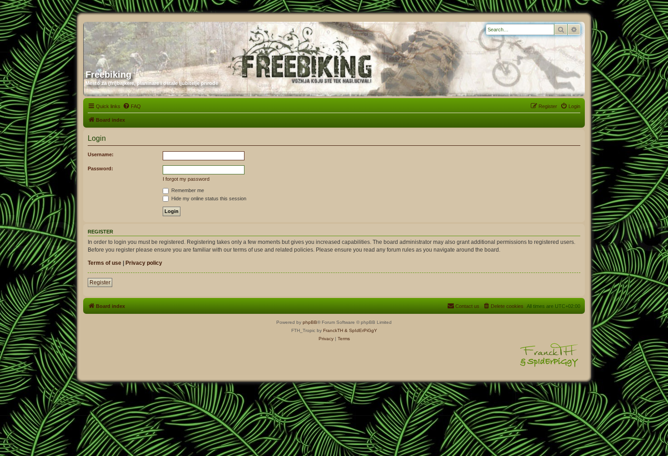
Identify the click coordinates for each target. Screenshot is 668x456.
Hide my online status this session (208, 198)
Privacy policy (143, 263)
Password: (100, 168)
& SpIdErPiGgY (360, 330)
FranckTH (333, 330)
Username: (101, 154)
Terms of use (104, 263)
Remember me (187, 190)
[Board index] (172, 42)
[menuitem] (132, 106)
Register (100, 282)
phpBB (310, 322)
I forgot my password (186, 179)
